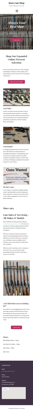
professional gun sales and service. (12, 224)
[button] (16, 11)
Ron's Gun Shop (16, 2)
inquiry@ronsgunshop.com (8, 371)
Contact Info (16, 40)
